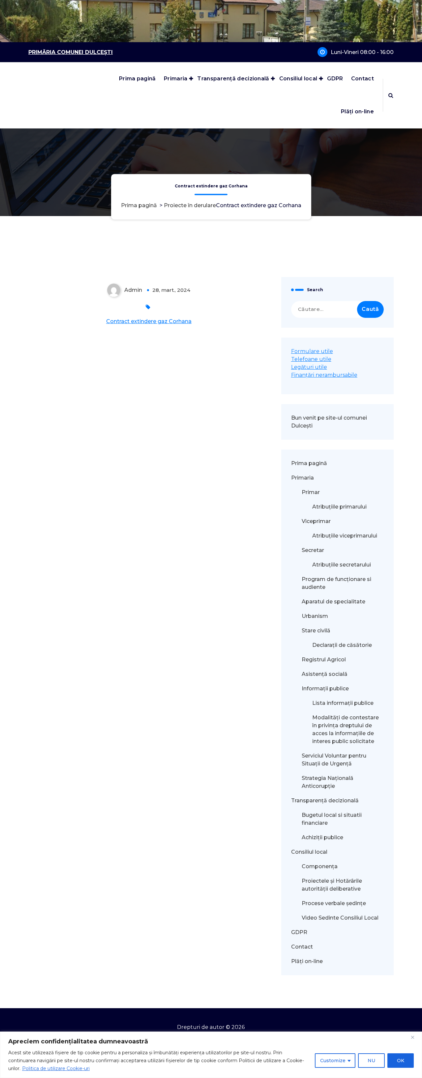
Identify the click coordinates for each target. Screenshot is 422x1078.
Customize (333, 1061)
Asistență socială (324, 674)
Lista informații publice (343, 703)
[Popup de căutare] (391, 95)
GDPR (335, 78)
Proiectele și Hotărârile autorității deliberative (332, 885)
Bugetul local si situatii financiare (332, 819)
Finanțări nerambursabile (324, 375)
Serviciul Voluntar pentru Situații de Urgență (334, 760)
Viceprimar (316, 521)
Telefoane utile (311, 359)
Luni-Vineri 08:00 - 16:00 (362, 52)
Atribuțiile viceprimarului (344, 536)
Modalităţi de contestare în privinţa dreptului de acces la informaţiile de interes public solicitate (345, 729)
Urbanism (315, 616)
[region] (211, 1055)
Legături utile (309, 367)
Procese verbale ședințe (334, 903)
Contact (362, 78)
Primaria (175, 78)
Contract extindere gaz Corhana (149, 321)
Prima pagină (137, 78)
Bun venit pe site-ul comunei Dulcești (329, 422)
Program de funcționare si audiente (336, 583)
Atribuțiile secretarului (341, 565)
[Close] (415, 1037)
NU (371, 1061)
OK (400, 1061)
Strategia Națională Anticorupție (327, 782)
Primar (311, 492)
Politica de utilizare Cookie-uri (56, 1068)
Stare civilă (316, 630)
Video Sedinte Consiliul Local (340, 918)
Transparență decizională (233, 78)
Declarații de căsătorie (342, 645)
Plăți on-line (357, 111)
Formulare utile (312, 351)
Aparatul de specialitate (333, 601)
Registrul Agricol (324, 659)
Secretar (313, 550)
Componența (320, 866)
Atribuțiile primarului (339, 507)
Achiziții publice (322, 837)
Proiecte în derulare (190, 206)
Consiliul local (298, 78)
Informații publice (325, 688)
